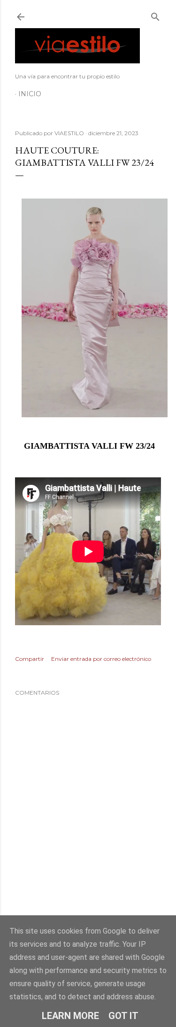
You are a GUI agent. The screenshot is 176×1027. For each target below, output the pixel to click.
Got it (123, 1015)
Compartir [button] (29, 658)
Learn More (70, 1015)
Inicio (29, 94)
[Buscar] (155, 15)
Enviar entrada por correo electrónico (101, 658)
